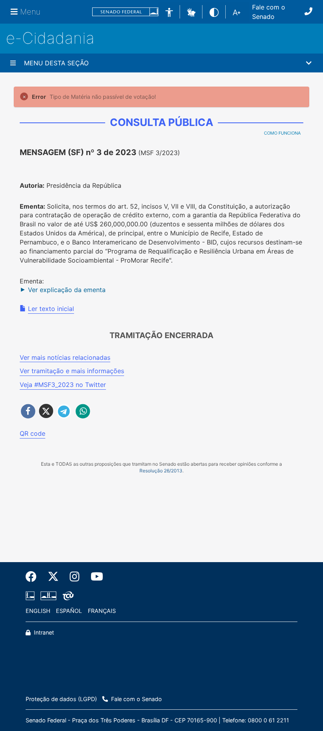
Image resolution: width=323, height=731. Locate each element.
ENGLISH (38, 610)
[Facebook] (34, 576)
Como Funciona (282, 133)
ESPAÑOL (69, 610)
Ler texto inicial (51, 309)
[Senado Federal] (125, 12)
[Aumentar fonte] (236, 11)
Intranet (43, 632)
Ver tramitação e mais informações (72, 371)
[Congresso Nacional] (48, 596)
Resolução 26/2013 (160, 471)
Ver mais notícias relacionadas (65, 357)
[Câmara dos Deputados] (31, 596)
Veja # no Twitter (63, 385)
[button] (191, 11)
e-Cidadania (50, 38)
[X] (53, 576)
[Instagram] (74, 576)
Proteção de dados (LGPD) (61, 699)
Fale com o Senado (268, 11)
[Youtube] (94, 576)
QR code (32, 433)
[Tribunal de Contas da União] (67, 596)
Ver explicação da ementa (67, 290)
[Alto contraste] (214, 11)
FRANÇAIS (102, 610)
